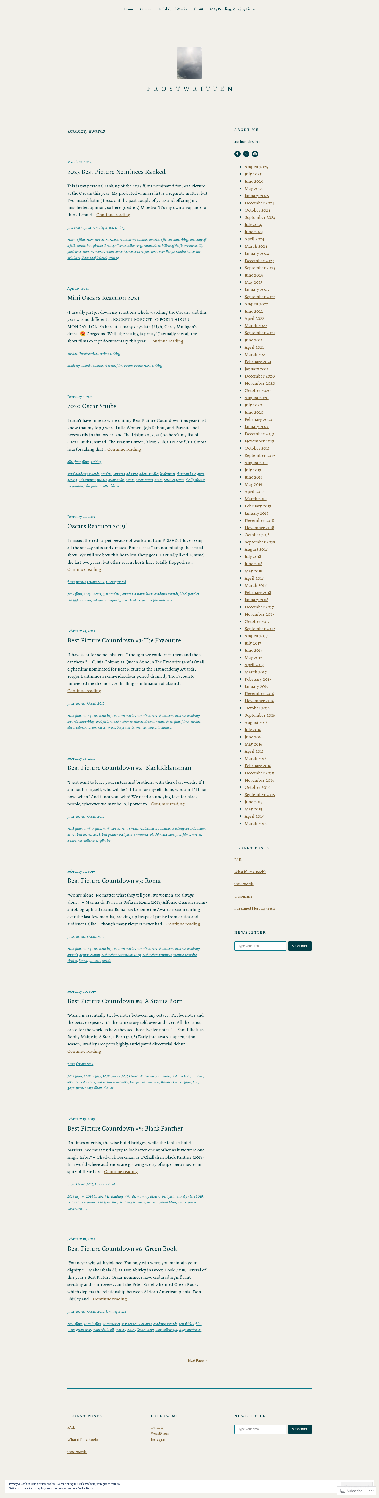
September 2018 (260, 542)
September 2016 (260, 715)
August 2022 (256, 304)
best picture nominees (128, 721)
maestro (87, 251)
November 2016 (259, 701)
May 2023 (254, 282)
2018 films (74, 594)
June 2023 (254, 275)
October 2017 (257, 621)
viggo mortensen (190, 1329)
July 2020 (253, 405)
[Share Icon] (246, 154)
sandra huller (185, 251)
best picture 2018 (191, 1196)
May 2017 (253, 657)
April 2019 (254, 491)
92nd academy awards (83, 473)
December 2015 (259, 773)
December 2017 (259, 607)
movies (99, 251)
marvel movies (188, 1202)
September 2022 (260, 297)
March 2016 (256, 758)
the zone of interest (94, 257)
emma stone (152, 245)
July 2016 (253, 729)
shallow (108, 1088)
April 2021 (254, 347)
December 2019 (259, 434)
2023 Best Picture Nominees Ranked (116, 172)
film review (75, 227)
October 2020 (258, 390)
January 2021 (256, 369)
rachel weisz (106, 727)
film (119, 365)
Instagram (159, 1439)
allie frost (73, 461)
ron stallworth (87, 840)
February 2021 (258, 361)
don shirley (186, 1323)
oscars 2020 (144, 479)
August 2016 (256, 722)
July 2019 (253, 470)
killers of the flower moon (179, 245)
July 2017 (253, 643)
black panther (189, 594)
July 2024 (253, 224)
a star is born (143, 594)
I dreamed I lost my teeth (254, 908)
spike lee (104, 840)
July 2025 (253, 174)
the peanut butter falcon (102, 486)
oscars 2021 (142, 365)
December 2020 (260, 376)
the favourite (157, 600)
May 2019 (253, 484)
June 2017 (253, 650)
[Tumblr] (237, 154)
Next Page (197, 1360)
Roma (142, 600)
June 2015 (253, 802)
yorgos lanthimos (159, 727)
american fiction (160, 239)
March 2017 (256, 672)
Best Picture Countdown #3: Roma (114, 880)
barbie (80, 245)
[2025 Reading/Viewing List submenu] (254, 9)
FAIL (238, 859)
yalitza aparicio (100, 960)
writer (104, 353)
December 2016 (259, 693)
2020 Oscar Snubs (92, 406)
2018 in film (107, 715)
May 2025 (254, 188)
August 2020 (257, 398)
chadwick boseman (132, 1202)
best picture (95, 245)
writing (120, 227)
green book (129, 600)
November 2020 (260, 383)
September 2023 (260, 268)
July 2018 (253, 556)
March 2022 (256, 325)
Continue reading (113, 215)
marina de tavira (185, 954)
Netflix (72, 960)
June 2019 (253, 477)
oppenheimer (124, 251)
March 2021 (256, 354)
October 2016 (257, 708)
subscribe (300, 946)
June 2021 (253, 340)
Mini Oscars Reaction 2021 (103, 298)
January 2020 (257, 426)
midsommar (87, 479)
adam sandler (149, 473)
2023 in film (76, 239)
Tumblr (157, 1427)
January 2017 (256, 686)
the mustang (76, 486)
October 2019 (257, 448)
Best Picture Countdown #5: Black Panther (125, 1128)
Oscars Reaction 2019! (97, 526)
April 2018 (254, 578)
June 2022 (254, 311)
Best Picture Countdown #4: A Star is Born (125, 1001)
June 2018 (253, 563)
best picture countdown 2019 (121, 954)
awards (98, 365)
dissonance (243, 896)
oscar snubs (116, 479)
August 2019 (256, 462)
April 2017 (254, 665)
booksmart (167, 473)
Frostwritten (191, 88)
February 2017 (258, 679)
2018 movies (126, 715)
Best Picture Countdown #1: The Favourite (124, 640)
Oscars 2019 (95, 581)
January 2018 (256, 600)
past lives (150, 251)
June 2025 (254, 181)
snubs (158, 479)
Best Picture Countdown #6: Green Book (122, 1248)
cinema (110, 365)
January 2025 (257, 196)
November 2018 (259, 527)
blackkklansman (79, 600)
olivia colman (76, 727)
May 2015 (253, 809)
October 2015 (257, 787)
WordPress (160, 1433)
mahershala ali (103, 1329)
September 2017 (260, 628)
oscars (138, 251)
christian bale (186, 473)
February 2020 (258, 419)
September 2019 (260, 455)
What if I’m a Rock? (250, 871)
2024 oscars (113, 239)
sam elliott (94, 1088)
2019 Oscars (92, 594)
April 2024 (254, 239)
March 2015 (256, 823)
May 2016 (253, 744)
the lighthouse (195, 479)
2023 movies (95, 239)
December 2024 (259, 203)
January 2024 (257, 253)
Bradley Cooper (115, 245)
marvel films (167, 1202)
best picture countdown (112, 1082)
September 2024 (260, 217)
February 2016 (258, 766)
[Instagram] (255, 154)
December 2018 (259, 520)
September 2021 (260, 333)
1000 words (244, 883)
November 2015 (259, 780)
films (88, 227)
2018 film (74, 715)
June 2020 (254, 412)
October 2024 (257, 210)
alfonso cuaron (89, 954)
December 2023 (259, 260)
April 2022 (254, 318)
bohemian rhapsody (106, 600)
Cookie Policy (85, 1488)
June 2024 (254, 232)
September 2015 (260, 794)
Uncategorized (103, 227)
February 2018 (258, 592)
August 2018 (256, 549)
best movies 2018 (88, 834)
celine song (134, 245)
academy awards (135, 239)
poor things (167, 251)
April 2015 (254, 816)
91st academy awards (118, 594)
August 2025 (256, 167)
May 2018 (253, 571)
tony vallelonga (166, 1329)
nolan (110, 251)
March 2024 (256, 246)
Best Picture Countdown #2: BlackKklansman (129, 768)
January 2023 (257, 289)
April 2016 (254, 751)
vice (169, 600)
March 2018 (256, 585)
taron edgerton (174, 479)
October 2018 (257, 535)
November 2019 (259, 441)
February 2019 (258, 506)
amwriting (180, 239)
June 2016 (253, 737)
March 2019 (256, 499)
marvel (152, 1202)
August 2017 (256, 636)
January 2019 (256, 513)
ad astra (132, 473)
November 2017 (259, 614)
